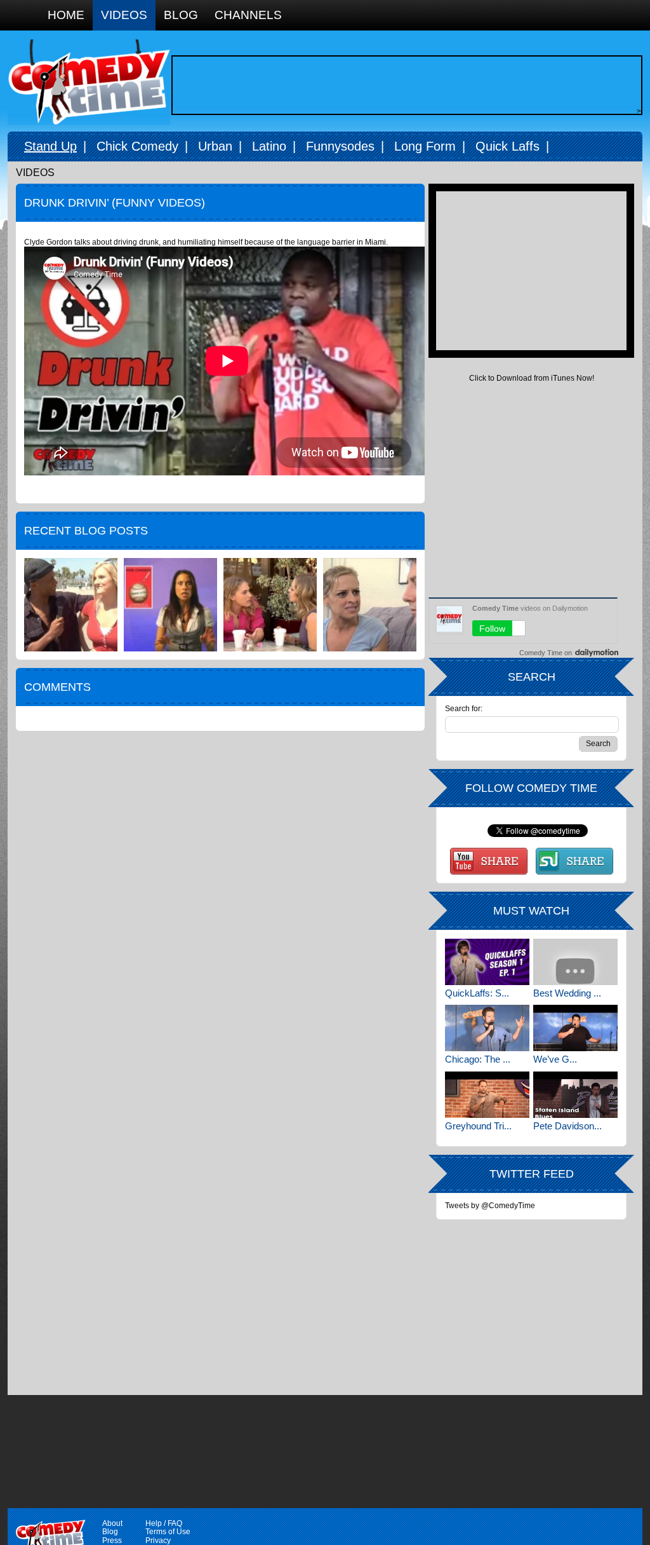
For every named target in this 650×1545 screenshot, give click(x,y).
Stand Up (50, 146)
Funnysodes (340, 146)
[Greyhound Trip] (487, 1095)
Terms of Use (167, 1531)
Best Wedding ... (567, 993)
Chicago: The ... (477, 1059)
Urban (215, 146)
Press (112, 1540)
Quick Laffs (507, 146)
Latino (269, 146)
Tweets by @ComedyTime (490, 1205)
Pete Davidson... (567, 1125)
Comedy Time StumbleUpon (574, 861)
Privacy (158, 1540)
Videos (124, 15)
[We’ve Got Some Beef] (575, 1028)
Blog (181, 15)
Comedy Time (89, 82)
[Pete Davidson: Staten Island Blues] (575, 1095)
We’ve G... (555, 1059)
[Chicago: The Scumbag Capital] (487, 1028)
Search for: (463, 709)
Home (66, 15)
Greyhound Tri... (478, 1125)
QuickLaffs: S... (477, 993)
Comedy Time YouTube (488, 861)
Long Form (425, 146)
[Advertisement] (404, 85)
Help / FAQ (163, 1523)
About (112, 1523)
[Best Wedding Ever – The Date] (575, 962)
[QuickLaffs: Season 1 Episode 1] (487, 962)
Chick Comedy (137, 146)
